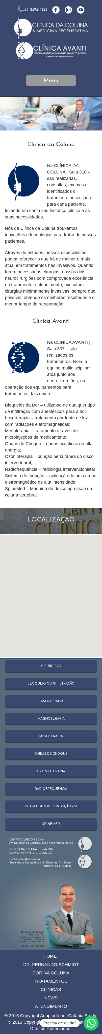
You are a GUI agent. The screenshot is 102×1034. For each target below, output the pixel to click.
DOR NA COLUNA (50, 972)
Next (93, 113)
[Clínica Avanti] (51, 60)
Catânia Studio (82, 1015)
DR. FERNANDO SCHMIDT (51, 964)
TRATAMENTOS (51, 981)
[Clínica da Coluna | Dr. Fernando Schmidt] (51, 36)
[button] (91, 1023)
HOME (50, 956)
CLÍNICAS (51, 989)
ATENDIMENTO (51, 1006)
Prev (9, 113)
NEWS (51, 997)
